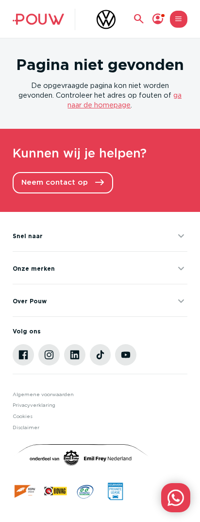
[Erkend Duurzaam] (85, 491)
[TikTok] (100, 354)
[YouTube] (125, 354)
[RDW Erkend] (25, 491)
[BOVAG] (55, 491)
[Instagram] (49, 354)
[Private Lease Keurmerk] (115, 491)
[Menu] (178, 19)
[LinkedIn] (74, 354)
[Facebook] (23, 354)
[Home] (38, 19)
